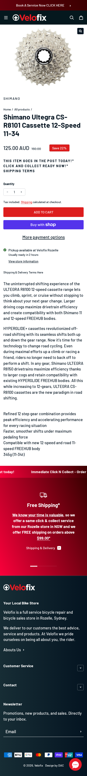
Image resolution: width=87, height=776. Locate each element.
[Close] (79, 671)
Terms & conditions (38, 746)
